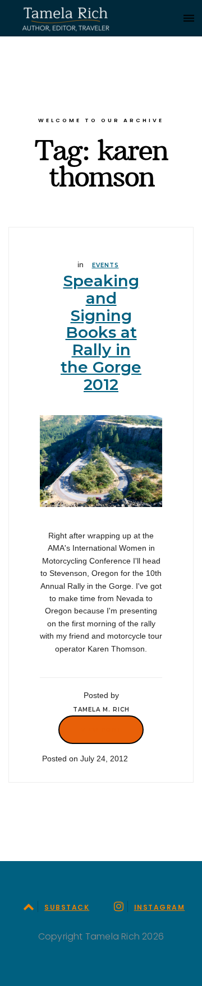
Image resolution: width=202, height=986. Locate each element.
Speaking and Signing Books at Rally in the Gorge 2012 (101, 332)
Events (105, 265)
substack (66, 907)
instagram (159, 907)
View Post (101, 729)
